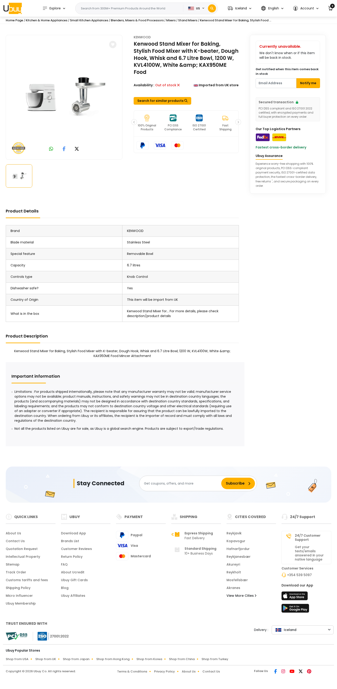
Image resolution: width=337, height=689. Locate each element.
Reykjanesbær (239, 556)
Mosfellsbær (237, 580)
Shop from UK (45, 659)
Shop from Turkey (215, 659)
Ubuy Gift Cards (74, 580)
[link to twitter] (77, 149)
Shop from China (182, 659)
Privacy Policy (164, 671)
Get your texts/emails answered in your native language (309, 553)
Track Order (16, 572)
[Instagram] (283, 671)
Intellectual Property (23, 556)
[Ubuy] (12, 8)
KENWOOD (142, 37)
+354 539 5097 (299, 575)
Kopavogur (236, 541)
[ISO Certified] (51, 636)
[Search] (212, 8)
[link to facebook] (64, 149)
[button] (239, 8)
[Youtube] (292, 671)
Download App (73, 533)
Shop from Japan (76, 659)
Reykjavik (234, 533)
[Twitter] (301, 671)
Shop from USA (17, 659)
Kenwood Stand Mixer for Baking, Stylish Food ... (235, 20)
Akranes (233, 588)
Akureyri (233, 564)
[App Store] (295, 597)
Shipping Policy (18, 588)
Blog (65, 588)
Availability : (144, 85)
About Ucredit (72, 572)
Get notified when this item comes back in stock (287, 71)
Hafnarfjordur (238, 549)
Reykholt (234, 572)
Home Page (14, 20)
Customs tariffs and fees (27, 580)
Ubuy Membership (21, 603)
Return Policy (72, 556)
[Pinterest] (309, 671)
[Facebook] (275, 671)
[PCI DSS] (16, 636)
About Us (13, 533)
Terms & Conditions (132, 671)
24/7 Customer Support (307, 537)
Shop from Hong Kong (113, 659)
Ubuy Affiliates (73, 595)
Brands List (70, 541)
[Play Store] (295, 609)
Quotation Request (22, 549)
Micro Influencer (19, 595)
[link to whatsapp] (51, 149)
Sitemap (12, 564)
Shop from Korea (149, 659)
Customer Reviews (76, 549)
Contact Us (15, 541)
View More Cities (241, 595)
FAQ (64, 564)
